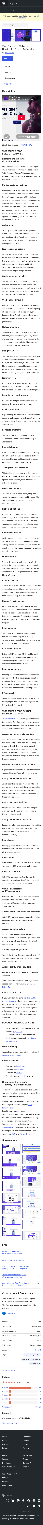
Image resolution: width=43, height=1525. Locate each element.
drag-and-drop (29, 1355)
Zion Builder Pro (8, 719)
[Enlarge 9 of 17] (38, 1147)
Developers (6, 1463)
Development (10, 78)
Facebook (20, 1066)
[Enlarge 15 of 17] (38, 1212)
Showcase (27, 1437)
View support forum (10, 1423)
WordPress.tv (8, 1467)
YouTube (22, 1076)
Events (25, 1459)
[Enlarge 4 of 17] (18, 1184)
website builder (35, 1364)
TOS (30, 1104)
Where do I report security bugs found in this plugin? (13, 1252)
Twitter (19, 1073)
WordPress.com (9, 1474)
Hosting (5, 1444)
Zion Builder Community (11, 1055)
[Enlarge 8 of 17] (18, 1230)
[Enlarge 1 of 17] (18, 1147)
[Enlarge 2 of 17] (18, 1159)
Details (7, 67)
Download (7, 58)
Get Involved (28, 1455)
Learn (4, 1455)
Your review (7, 1407)
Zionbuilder (9, 52)
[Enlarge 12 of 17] (38, 1179)
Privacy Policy (8, 1108)
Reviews (8, 72)
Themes (26, 1440)
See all (38, 1407)
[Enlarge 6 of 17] (18, 1208)
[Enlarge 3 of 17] (18, 1171)
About (4, 1437)
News (4, 1440)
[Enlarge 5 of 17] (18, 1196)
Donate (27, 1463)
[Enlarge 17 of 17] (38, 1234)
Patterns (26, 1448)
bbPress (6, 1481)
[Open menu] (39, 3)
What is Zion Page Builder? (13, 1260)
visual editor (36, 1359)
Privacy (5, 1448)
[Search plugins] (25, 25)
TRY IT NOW (26, 145)
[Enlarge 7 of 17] (18, 1219)
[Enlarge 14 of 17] (38, 1201)
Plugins (25, 1444)
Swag (26, 1467)
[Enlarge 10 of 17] (38, 1158)
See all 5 (38, 1350)
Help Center (17, 1031)
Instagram (20, 1069)
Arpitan (10, 1495)
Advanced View (8, 1370)
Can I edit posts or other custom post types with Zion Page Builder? (16, 1267)
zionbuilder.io (7, 1127)
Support (7, 84)
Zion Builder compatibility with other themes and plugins (14, 1276)
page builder (26, 1359)
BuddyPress (8, 1485)
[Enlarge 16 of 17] (38, 1223)
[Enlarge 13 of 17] (38, 1190)
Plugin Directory (8, 10)
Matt (5, 1478)
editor (38, 1355)
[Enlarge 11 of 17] (38, 1168)
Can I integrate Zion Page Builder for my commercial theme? (15, 1284)
